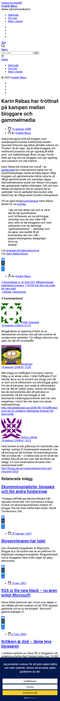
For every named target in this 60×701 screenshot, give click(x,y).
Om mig (12, 18)
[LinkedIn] (30, 266)
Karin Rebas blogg (17, 253)
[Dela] (30, 269)
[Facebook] (30, 259)
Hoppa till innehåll (11, 2)
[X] (30, 263)
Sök (36, 53)
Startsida (13, 15)
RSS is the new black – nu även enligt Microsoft (29, 592)
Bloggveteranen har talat (23, 541)
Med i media (15, 21)
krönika (21, 204)
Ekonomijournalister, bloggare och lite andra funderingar (27, 489)
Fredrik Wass (9, 6)
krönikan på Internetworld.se (22, 250)
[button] (30, 49)
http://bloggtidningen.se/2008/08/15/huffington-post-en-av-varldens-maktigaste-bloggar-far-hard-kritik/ (29, 411)
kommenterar (30, 201)
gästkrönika (8, 170)
